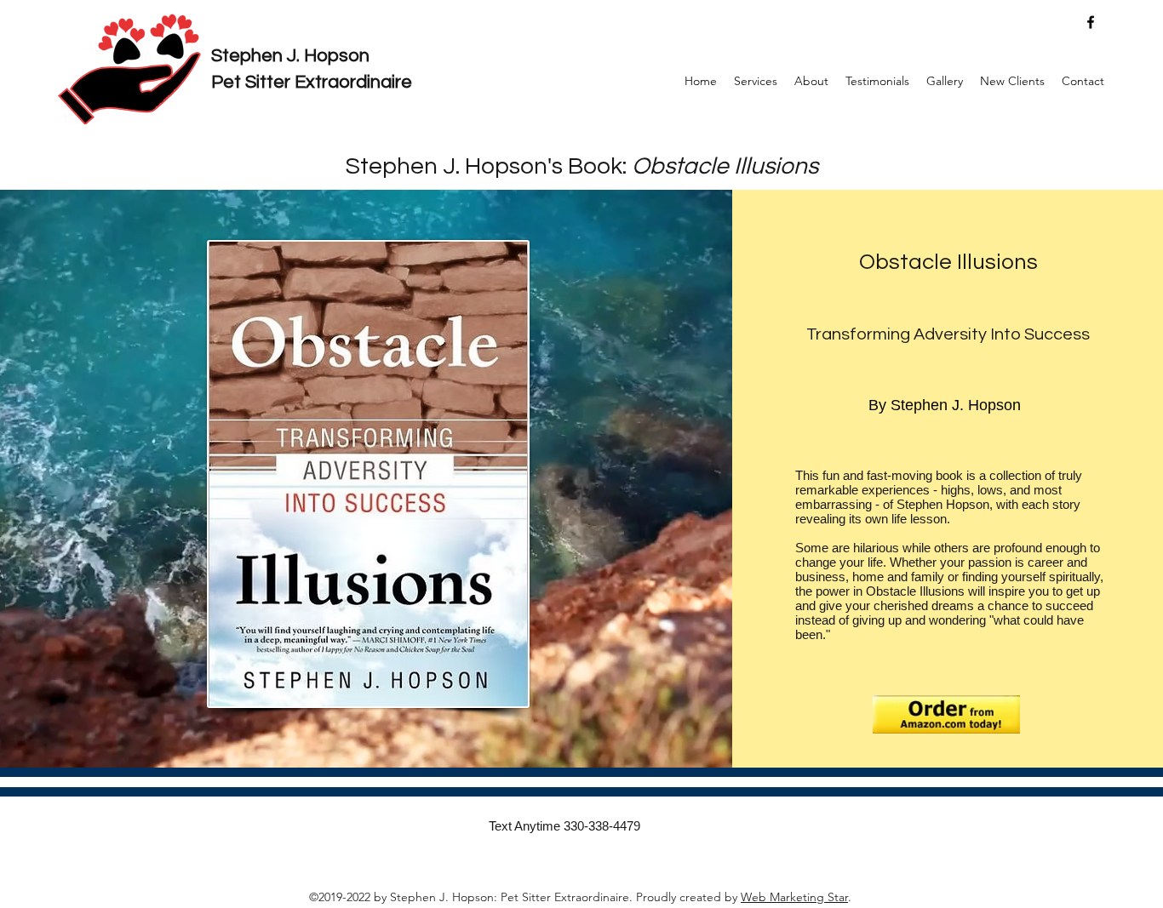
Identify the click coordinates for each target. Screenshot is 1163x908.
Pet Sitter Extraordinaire (311, 82)
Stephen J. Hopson (290, 56)
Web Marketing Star (794, 897)
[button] (755, 81)
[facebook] (1090, 22)
